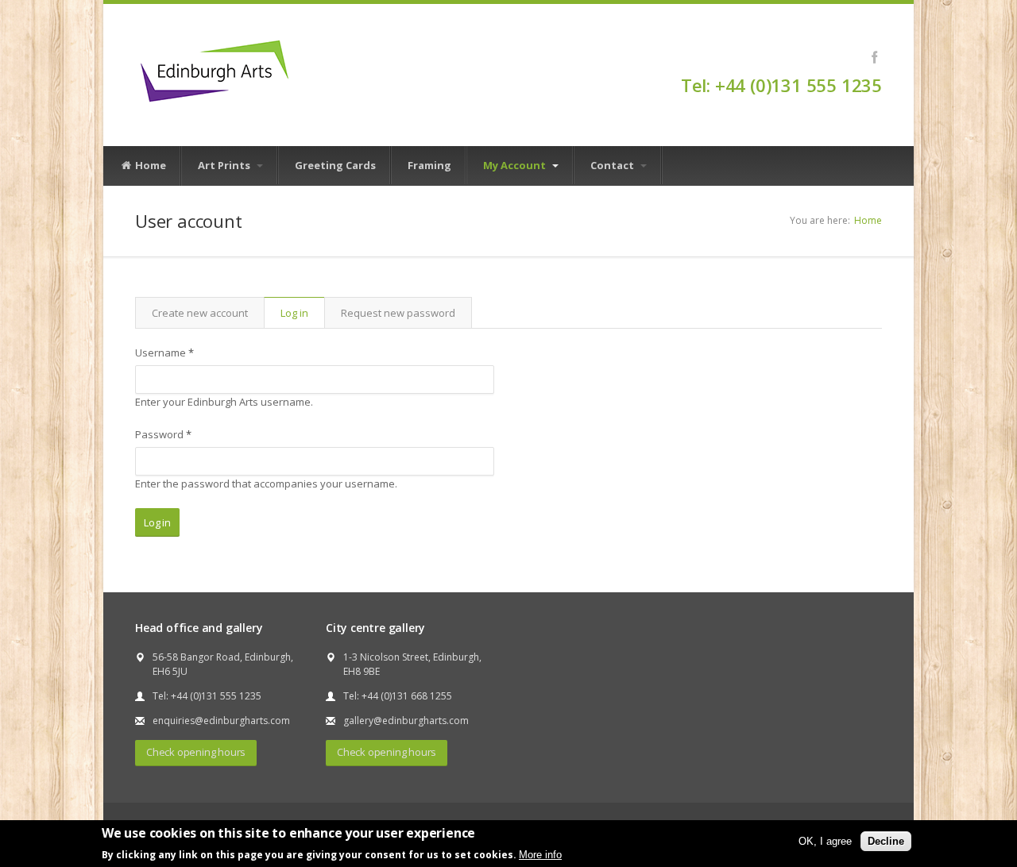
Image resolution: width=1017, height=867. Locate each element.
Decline (886, 840)
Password (163, 434)
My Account (515, 165)
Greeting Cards (335, 165)
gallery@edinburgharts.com (406, 720)
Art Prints (225, 165)
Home (149, 165)
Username (164, 352)
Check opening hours (196, 752)
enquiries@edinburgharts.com (221, 720)
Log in (302, 317)
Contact (613, 165)
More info (540, 854)
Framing (429, 165)
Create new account (200, 313)
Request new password (398, 313)
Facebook (874, 57)
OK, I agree (825, 840)
